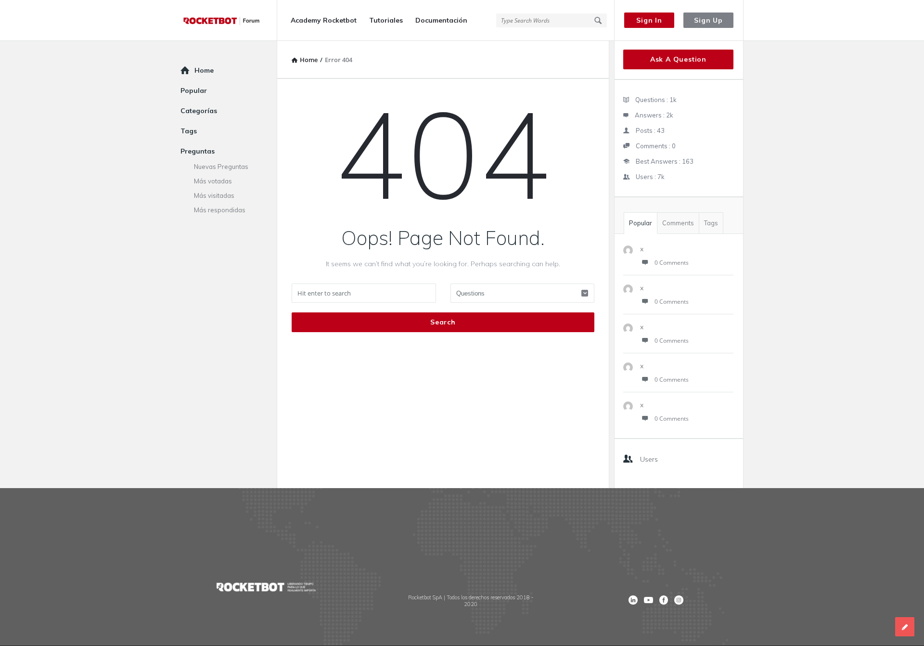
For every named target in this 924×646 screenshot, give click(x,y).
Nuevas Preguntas (221, 166)
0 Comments (671, 262)
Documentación (441, 20)
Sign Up (708, 20)
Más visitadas (214, 195)
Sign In (649, 20)
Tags (711, 223)
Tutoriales (386, 20)
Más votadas (213, 181)
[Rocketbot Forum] (228, 20)
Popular (640, 223)
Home (204, 70)
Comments (678, 223)
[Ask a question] (904, 626)
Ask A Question (678, 59)
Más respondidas (219, 210)
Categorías (198, 110)
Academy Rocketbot (324, 20)
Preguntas (197, 151)
